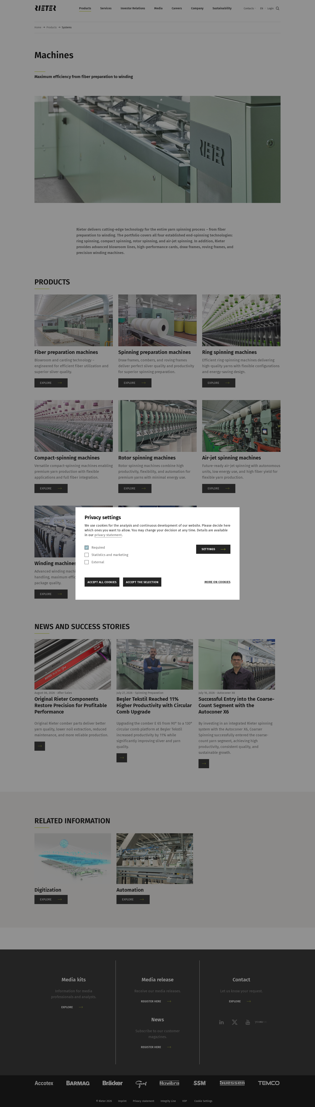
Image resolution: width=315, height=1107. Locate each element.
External (98, 562)
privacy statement (108, 535)
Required (98, 548)
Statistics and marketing (110, 555)
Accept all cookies (102, 582)
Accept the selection (142, 582)
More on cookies (217, 582)
